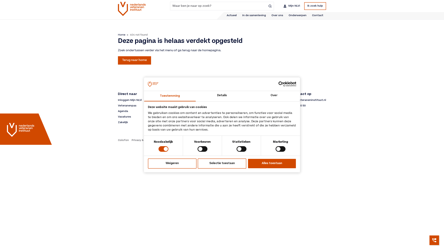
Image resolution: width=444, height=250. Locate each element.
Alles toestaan (272, 163)
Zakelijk (123, 122)
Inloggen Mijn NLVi (130, 100)
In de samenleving (254, 15)
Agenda (123, 111)
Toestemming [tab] (170, 96)
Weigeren (172, 163)
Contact (317, 15)
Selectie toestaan (222, 163)
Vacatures (124, 117)
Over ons (277, 15)
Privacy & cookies (143, 140)
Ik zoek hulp (315, 6)
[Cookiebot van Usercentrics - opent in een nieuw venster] (281, 84)
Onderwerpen (297, 15)
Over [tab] (274, 95)
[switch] (202, 149)
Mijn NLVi (294, 6)
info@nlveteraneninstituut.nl (306, 100)
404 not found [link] (139, 35)
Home (121, 35)
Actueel (232, 15)
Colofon (123, 140)
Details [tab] (222, 95)
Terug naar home (134, 60)
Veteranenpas (127, 106)
